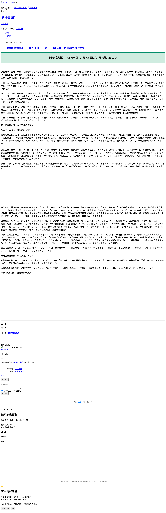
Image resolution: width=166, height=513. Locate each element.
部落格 (8, 36)
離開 (13, 508)
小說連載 (18, 369)
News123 (4, 350)
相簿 (7, 33)
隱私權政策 (95, 481)
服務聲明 (104, 481)
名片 (7, 39)
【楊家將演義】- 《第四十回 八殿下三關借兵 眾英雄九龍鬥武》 (45, 48)
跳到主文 (4, 24)
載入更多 (5, 380)
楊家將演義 (19, 371)
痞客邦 (17, 362)
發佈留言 (5, 393)
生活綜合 (19, 29)
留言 (22, 362)
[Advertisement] (68, 188)
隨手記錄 (8, 17)
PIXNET (66, 481)
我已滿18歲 (5, 508)
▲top (3, 375)
